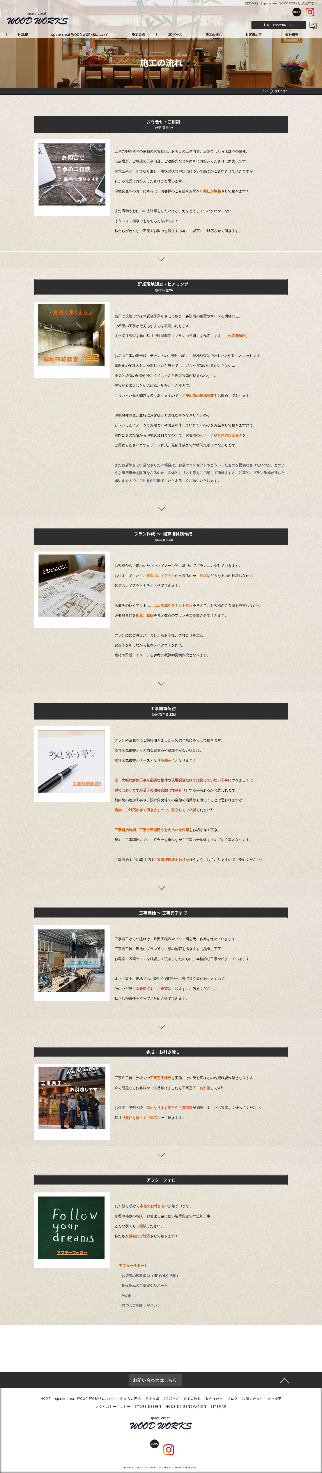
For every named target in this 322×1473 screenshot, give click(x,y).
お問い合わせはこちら (278, 25)
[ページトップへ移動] (284, 1380)
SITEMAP (218, 1406)
